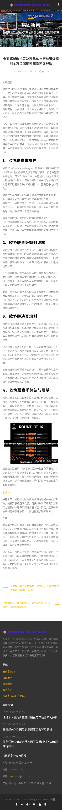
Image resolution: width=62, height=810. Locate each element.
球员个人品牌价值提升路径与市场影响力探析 (30, 717)
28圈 (52, 799)
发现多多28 (9, 671)
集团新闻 (7, 683)
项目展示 (7, 677)
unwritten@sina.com (19, 776)
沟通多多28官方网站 (14, 695)
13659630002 (16, 769)
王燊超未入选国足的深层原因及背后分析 (27, 729)
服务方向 (7, 689)
